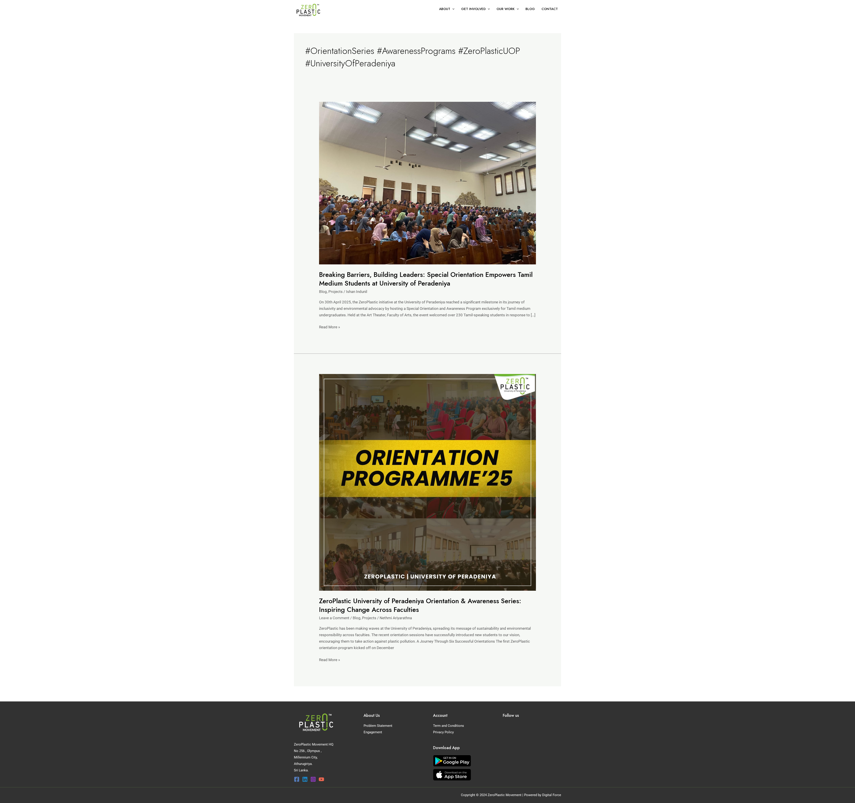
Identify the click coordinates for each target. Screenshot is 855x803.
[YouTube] (321, 779)
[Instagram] (313, 779)
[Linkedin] (305, 779)
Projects (335, 291)
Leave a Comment (334, 618)
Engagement (373, 732)
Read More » (329, 326)
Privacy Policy (443, 732)
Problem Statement (378, 726)
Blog (323, 291)
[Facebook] (296, 779)
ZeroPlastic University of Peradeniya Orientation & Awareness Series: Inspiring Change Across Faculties (420, 605)
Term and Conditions (448, 726)
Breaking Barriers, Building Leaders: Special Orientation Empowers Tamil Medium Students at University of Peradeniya (426, 279)
